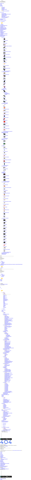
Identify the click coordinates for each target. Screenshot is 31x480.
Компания (1, 454)
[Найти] (1, 259)
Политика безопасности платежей (4, 463)
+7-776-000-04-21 (2, 21)
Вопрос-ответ (2, 465)
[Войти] (0, 286)
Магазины (1, 461)
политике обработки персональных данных (17, 450)
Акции (1, 452)
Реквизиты (1, 460)
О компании (3, 7)
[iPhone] (9, 439)
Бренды (1, 453)
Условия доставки (4, 14)
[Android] (3, 439)
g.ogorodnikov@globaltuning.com (6, 430)
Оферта (1, 479)
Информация (2, 459)
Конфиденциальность (3, 478)
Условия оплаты (4, 13)
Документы (3, 8)
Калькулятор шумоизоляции (5, 16)
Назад (4, 312)
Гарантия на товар (4, 15)
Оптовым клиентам (4, 9)
